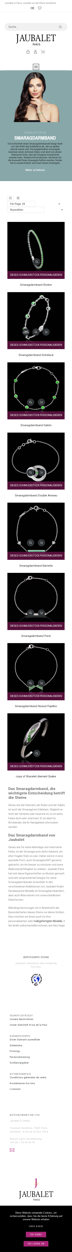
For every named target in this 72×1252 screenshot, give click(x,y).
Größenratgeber (19, 1062)
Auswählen (16, 209)
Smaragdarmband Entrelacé (36, 355)
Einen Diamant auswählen (25, 1039)
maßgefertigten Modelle (48, 921)
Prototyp (15, 1051)
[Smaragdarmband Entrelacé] (26, 332)
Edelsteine (16, 1045)
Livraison (15, 1089)
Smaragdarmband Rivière (36, 284)
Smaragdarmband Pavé (36, 636)
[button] (10, 198)
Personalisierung (20, 1057)
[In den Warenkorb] (46, 332)
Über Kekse (36, 1226)
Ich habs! (36, 1234)
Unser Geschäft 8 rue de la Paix (28, 1024)
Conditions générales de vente (28, 1077)
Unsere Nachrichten (21, 1019)
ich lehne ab (36, 1243)
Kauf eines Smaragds (48, 163)
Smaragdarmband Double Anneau (36, 495)
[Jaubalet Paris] (36, 39)
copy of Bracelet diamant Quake (36, 776)
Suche (62, 27)
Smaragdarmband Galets (36, 425)
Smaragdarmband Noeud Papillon (36, 706)
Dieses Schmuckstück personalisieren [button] (36, 274)
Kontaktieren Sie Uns (22, 1083)
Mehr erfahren (35, 170)
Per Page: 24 (17, 203)
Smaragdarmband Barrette (36, 565)
